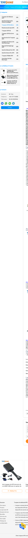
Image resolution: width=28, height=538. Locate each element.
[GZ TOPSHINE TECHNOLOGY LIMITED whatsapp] (6, 103)
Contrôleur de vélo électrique (10, 59)
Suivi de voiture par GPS (10, 52)
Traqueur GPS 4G (10, 30)
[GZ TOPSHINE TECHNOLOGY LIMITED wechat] (9, 103)
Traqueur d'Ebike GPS (10, 55)
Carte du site (3, 516)
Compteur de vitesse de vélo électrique (10, 42)
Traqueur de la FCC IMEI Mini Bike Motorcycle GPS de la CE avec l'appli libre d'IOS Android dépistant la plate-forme (12, 71)
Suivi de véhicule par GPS (10, 50)
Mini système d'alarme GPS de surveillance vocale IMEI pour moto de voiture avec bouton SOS (13, 77)
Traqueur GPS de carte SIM (10, 34)
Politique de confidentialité (3, 522)
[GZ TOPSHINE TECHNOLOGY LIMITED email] (2, 103)
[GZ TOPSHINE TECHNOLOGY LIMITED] (7, 2)
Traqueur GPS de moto (10, 25)
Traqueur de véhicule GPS (10, 17)
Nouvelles (2, 514)
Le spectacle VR (4, 509)
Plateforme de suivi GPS (10, 27)
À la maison (3, 505)
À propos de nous (4, 512)
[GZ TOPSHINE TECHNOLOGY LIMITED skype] (13, 103)
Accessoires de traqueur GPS (10, 38)
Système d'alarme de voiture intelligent (10, 21)
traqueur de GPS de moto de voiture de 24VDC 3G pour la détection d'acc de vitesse (12, 82)
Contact (10, 107)
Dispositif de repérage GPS (10, 46)
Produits (2, 507)
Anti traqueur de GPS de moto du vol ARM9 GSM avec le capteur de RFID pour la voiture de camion (11, 486)
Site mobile (3, 518)
